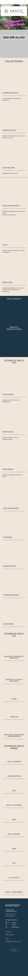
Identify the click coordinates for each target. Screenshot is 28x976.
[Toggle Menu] (25, 1)
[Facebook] (11, 946)
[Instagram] (14, 946)
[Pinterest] (17, 946)
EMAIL (7, 938)
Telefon (8, 931)
